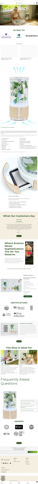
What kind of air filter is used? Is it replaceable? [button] (27, 407)
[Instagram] (3, 463)
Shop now (6, 18)
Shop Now (19, 341)
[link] (10, 36)
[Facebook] (1, 463)
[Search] (3, 3)
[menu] (1, 3)
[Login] (34, 3)
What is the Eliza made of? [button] (25, 403)
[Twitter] (8, 463)
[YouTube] (7, 463)
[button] (28, 400)
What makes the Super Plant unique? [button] (27, 400)
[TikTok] (5, 463)
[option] (19, 15)
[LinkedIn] (10, 463)
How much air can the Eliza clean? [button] (27, 410)
